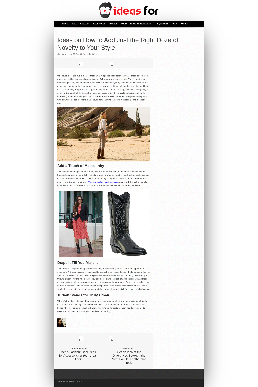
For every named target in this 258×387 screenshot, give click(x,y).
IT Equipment (162, 24)
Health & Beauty (81, 24)
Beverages (99, 24)
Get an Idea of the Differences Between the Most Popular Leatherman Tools (129, 357)
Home (65, 24)
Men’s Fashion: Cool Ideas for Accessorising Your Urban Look (78, 355)
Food (124, 24)
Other (184, 24)
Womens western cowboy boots (103, 182)
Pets (175, 24)
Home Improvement (140, 24)
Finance (113, 24)
